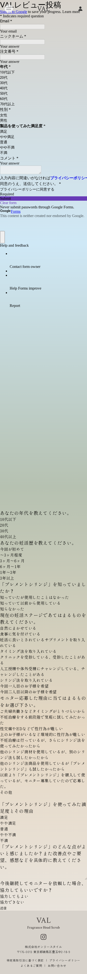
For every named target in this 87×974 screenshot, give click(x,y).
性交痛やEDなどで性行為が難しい (31, 728)
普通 (4, 829)
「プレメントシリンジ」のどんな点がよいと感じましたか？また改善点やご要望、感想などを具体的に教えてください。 (43, 856)
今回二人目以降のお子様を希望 (28, 692)
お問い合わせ (57, 965)
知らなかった (12, 609)
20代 (4, 525)
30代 (4, 531)
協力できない (12, 902)
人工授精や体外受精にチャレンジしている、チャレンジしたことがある (42, 671)
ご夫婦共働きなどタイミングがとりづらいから (42, 711)
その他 (6, 792)
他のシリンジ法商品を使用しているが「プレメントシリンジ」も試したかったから (42, 766)
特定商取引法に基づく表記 (25, 960)
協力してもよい (14, 896)
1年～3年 (8, 572)
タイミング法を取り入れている (28, 651)
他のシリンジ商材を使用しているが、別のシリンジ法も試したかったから (42, 754)
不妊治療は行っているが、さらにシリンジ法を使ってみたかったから (42, 743)
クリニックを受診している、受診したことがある (42, 660)
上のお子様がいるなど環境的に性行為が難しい (42, 734)
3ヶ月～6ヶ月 (12, 560)
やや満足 (8, 823)
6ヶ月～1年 (10, 566)
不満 (4, 840)
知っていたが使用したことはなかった (34, 597)
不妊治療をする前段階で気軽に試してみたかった (42, 720)
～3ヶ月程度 (11, 555)
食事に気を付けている (20, 634)
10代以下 (8, 519)
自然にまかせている (18, 628)
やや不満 (8, 834)
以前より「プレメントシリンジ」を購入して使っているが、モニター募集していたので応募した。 (42, 780)
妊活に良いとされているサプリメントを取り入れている (42, 642)
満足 (4, 817)
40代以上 (8, 536)
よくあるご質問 (31, 965)
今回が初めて (12, 549)
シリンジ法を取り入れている (26, 680)
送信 (3, 908)
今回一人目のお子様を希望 (24, 686)
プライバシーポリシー (64, 960)
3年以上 (7, 578)
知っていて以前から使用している (30, 603)
